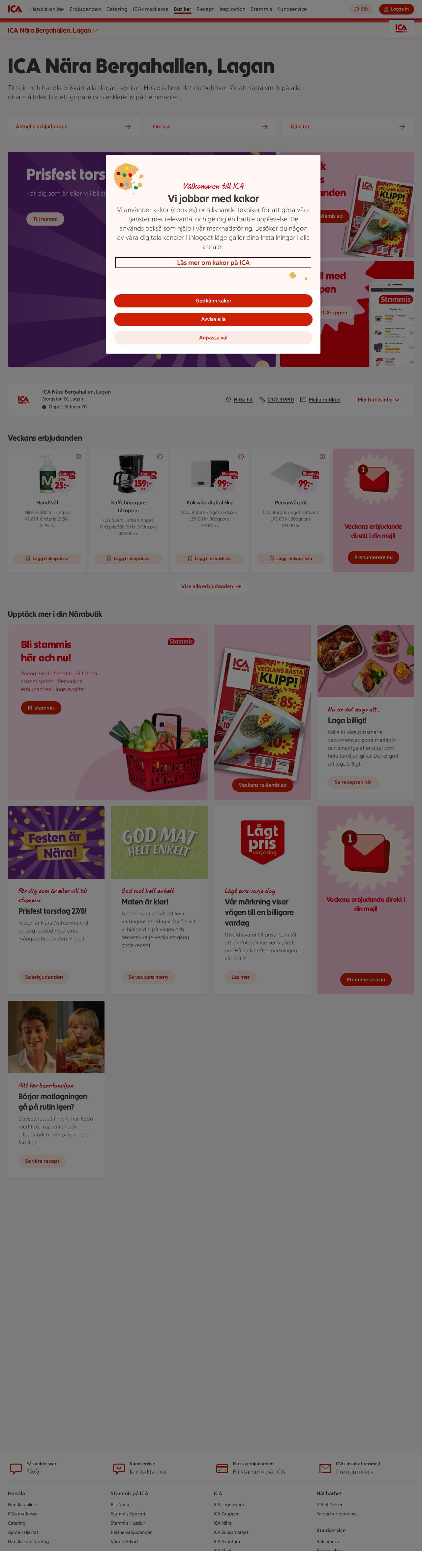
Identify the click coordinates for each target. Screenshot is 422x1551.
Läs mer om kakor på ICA (213, 263)
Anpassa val (213, 337)
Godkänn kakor (213, 301)
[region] (213, 254)
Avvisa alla (213, 319)
